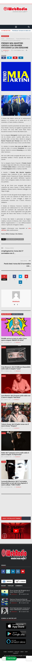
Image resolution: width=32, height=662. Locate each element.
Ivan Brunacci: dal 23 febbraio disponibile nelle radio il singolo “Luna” (15, 368)
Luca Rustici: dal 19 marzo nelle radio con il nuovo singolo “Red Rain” (15, 396)
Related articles (6, 314)
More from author (17, 314)
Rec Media (20, 239)
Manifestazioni (5, 36)
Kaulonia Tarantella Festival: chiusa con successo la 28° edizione (20, 600)
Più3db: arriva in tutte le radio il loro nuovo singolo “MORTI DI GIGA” (14, 339)
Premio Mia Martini (11, 239)
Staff (26, 651)
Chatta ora (11, 658)
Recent (3, 585)
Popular (10, 585)
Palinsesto (10, 651)
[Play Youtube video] (16, 531)
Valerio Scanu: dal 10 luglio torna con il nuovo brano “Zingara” (15, 425)
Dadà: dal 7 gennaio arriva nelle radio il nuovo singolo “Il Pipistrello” (15, 453)
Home (5, 651)
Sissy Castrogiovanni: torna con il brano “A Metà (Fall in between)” (20, 608)
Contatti (15, 653)
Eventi (22, 651)
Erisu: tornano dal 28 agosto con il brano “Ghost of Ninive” (20, 591)
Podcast (17, 651)
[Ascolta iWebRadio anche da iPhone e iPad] (16, 625)
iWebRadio (6, 50)
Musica (3, 319)
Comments (18, 585)
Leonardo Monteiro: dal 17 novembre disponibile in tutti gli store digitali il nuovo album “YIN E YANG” (14, 483)
